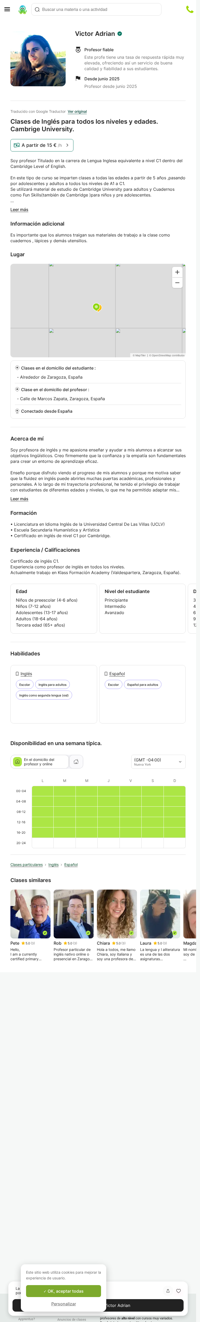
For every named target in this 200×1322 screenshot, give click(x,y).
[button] (178, 1291)
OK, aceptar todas (65, 1291)
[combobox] (96, 9)
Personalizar (63, 1303)
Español (117, 673)
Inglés (26, 673)
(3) (33, 943)
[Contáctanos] (189, 9)
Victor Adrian (95, 33)
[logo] (22, 9)
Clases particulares (26, 864)
